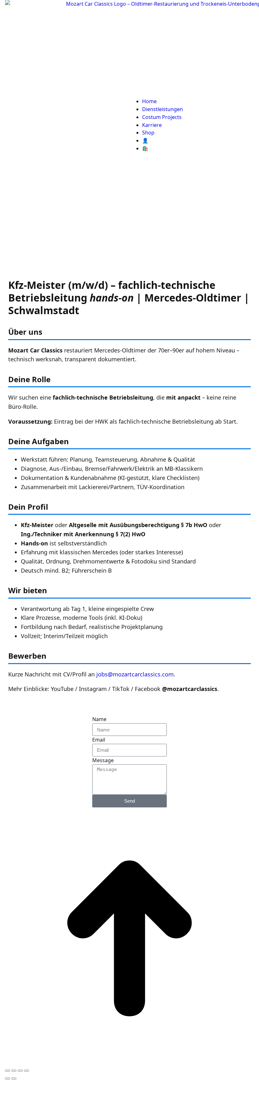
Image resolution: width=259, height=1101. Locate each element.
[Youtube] (181, 723)
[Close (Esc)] (7, 1071)
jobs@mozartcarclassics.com (135, 674)
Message (103, 760)
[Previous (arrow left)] (7, 1078)
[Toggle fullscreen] (20, 1071)
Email (98, 739)
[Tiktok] (198, 723)
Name (99, 719)
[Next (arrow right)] (13, 1078)
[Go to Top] (129, 1061)
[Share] (13, 1071)
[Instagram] (232, 723)
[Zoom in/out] (26, 1071)
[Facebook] (215, 723)
